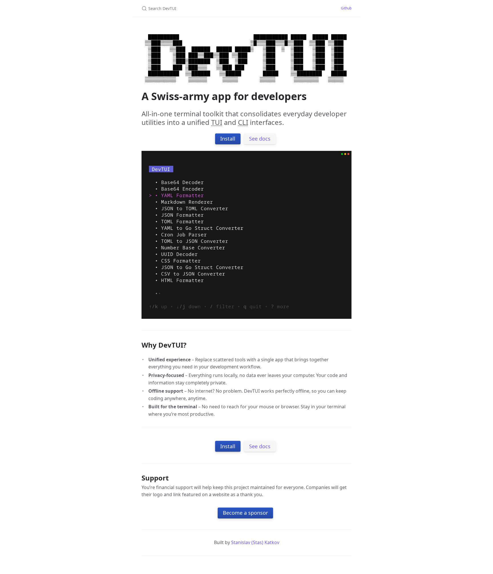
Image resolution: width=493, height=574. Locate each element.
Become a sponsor (245, 512)
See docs (259, 138)
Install (227, 138)
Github (346, 8)
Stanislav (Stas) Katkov (255, 542)
